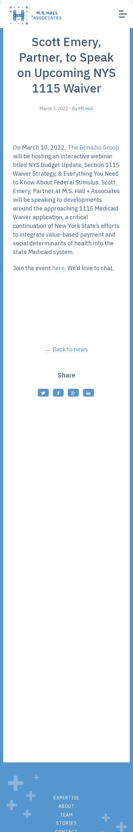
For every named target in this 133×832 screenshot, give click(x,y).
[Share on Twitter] (43, 393)
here (58, 268)
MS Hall (86, 109)
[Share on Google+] (73, 393)
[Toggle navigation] (122, 11)
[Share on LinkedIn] (88, 393)
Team (66, 815)
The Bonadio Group (93, 147)
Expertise (67, 798)
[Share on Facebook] (58, 393)
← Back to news (66, 349)
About (66, 806)
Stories (66, 823)
